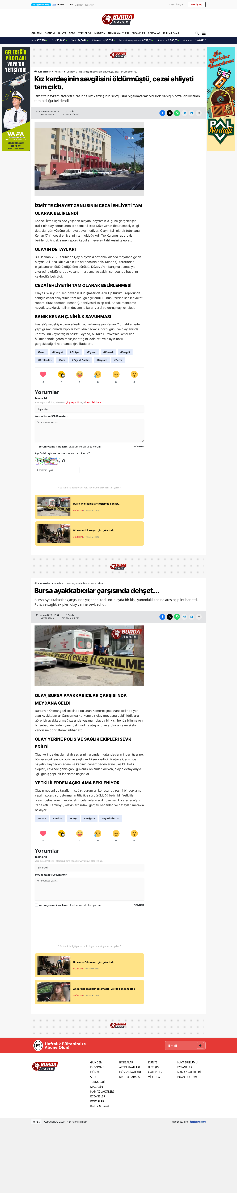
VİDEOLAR (155, 1077)
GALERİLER (155, 1072)
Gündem (71, 71)
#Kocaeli (108, 352)
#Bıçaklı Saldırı (81, 360)
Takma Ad (41, 398)
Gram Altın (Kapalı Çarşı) (135, 40)
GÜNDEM (36, 33)
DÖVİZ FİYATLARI (130, 1072)
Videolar (79, 4)
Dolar (38, 40)
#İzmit (41, 352)
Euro (58, 40)
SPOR (72, 33)
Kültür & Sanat (171, 33)
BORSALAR (154, 33)
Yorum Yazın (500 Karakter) (51, 416)
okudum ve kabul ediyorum (70, 446)
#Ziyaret (91, 352)
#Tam (61, 360)
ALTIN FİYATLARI (129, 1067)
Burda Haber (44, 71)
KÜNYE (152, 1062)
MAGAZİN (99, 33)
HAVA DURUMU (187, 1062)
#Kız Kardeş (45, 360)
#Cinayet (57, 352)
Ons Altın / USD (195, 40)
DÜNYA (62, 33)
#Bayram (101, 360)
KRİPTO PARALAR (130, 1077)
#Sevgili (125, 352)
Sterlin (78, 40)
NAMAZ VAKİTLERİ (118, 33)
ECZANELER (138, 33)
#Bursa (42, 818)
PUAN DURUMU (187, 1077)
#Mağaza (89, 818)
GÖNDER (139, 446)
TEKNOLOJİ (84, 33)
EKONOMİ (49, 33)
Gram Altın (167, 40)
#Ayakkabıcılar (111, 818)
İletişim (179, 4)
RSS (37, 1121)
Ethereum (102, 40)
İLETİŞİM (153, 1067)
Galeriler (89, 4)
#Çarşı (73, 818)
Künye (172, 4)
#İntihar (58, 818)
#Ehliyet (75, 352)
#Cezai (118, 360)
